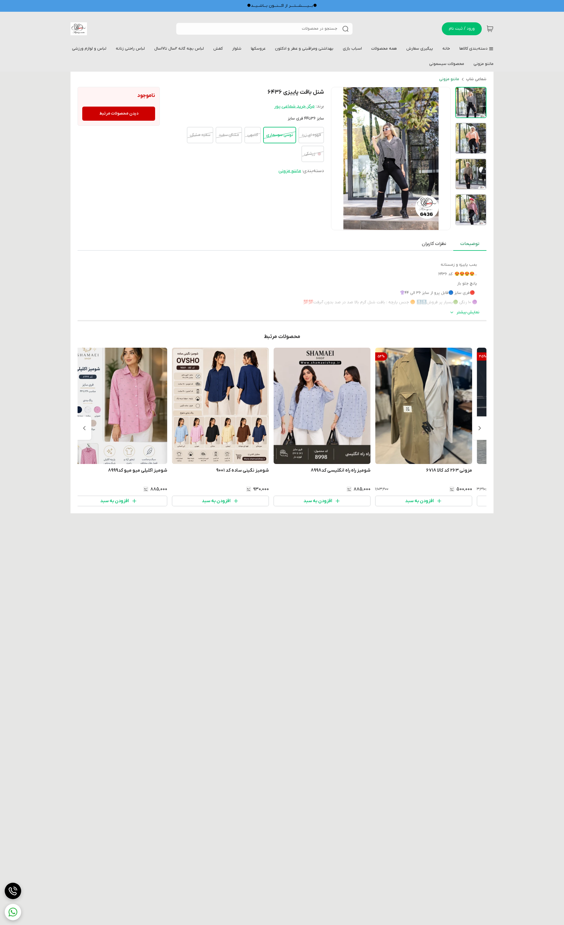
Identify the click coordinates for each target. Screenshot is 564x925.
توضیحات (469, 244)
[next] (84, 428)
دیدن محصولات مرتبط (118, 113)
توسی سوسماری (279, 135)
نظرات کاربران (434, 244)
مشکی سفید (229, 135)
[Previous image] (339, 158)
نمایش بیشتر (467, 312)
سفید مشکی (200, 135)
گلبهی (252, 135)
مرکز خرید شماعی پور (294, 106)
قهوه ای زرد (311, 135)
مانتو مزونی (449, 79)
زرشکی (309, 154)
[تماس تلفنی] (13, 891)
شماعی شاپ (476, 79)
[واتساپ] (13, 912)
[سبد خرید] (490, 28)
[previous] (480, 428)
